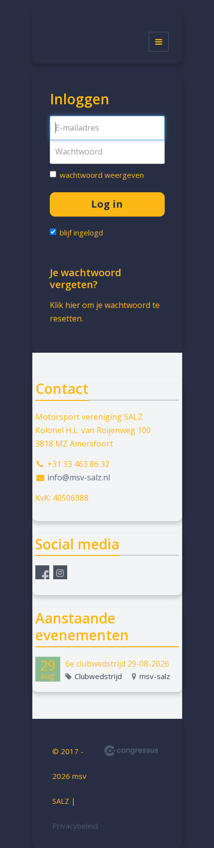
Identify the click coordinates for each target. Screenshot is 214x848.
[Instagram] (60, 572)
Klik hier (65, 305)
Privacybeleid (75, 826)
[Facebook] (42, 572)
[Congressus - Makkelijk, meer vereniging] (131, 750)
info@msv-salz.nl (78, 477)
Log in (107, 204)
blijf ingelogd (81, 232)
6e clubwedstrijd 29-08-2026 (117, 663)
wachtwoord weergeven (102, 175)
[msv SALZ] (70, 42)
